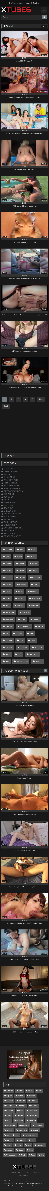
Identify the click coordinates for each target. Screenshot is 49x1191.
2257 (27, 1173)
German (21, 598)
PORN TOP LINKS (11, 488)
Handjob (20, 605)
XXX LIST (7, 519)
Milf (6, 633)
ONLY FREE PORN (12, 514)
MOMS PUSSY (10, 525)
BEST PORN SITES (12, 536)
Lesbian (36, 619)
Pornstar (8, 640)
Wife (42, 1155)
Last (6, 406)
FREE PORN (9, 533)
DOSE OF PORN (10, 472)
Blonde (8, 563)
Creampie (36, 577)
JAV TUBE (8, 508)
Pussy (19, 1145)
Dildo (21, 1110)
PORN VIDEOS (10, 522)
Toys (7, 661)
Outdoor (19, 633)
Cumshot (22, 584)
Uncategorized (22, 661)
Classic (8, 577)
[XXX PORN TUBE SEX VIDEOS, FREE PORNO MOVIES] (20, 10)
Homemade (9, 612)
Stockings (38, 647)
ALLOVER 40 (9, 477)
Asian (33, 549)
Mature (40, 626)
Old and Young (30, 1135)
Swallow (9, 1150)
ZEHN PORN (9, 503)
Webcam (38, 661)
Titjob (23, 1155)
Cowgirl (9, 1106)
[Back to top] (41, 1184)
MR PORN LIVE (10, 483)
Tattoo (7, 654)
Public (33, 640)
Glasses (20, 1115)
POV (21, 640)
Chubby (34, 570)
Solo (29, 1145)
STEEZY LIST (9, 511)
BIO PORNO (9, 494)
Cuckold (8, 584)
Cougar (33, 1100)
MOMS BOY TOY (11, 531)
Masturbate (22, 1130)
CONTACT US (15, 1173)
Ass (39, 1091)
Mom (17, 1135)
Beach (19, 556)
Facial (20, 591)
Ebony (7, 591)
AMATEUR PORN (11, 480)
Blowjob (21, 563)
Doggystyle (33, 1110)
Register (36, 3)
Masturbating (25, 626)
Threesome (33, 654)
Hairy (7, 605)
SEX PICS (8, 500)
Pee (31, 633)
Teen (20, 654)
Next (41, 399)
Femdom (33, 591)
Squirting (23, 647)
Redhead (8, 647)
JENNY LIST (9, 497)
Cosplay (22, 577)
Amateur (8, 549)
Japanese (9, 619)
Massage (8, 626)
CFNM (21, 570)
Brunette (9, 1100)
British (34, 563)
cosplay (22, 1100)
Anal (21, 549)
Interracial (25, 612)
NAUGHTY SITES (11, 486)
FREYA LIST (9, 474)
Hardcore (34, 605)
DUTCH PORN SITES (13, 528)
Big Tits (32, 556)
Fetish (7, 598)
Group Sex (36, 598)
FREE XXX (8, 469)
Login (28, 3)
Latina (23, 619)
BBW (7, 556)
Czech (36, 584)
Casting (8, 570)
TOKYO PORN (10, 517)
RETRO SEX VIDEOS (13, 491)
